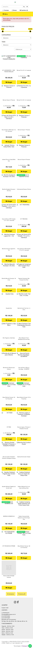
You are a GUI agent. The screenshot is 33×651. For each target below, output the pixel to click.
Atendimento (6, 612)
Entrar (15, 10)
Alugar (9, 82)
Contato (6, 10)
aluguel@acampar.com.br (9, 614)
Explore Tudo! (5, 607)
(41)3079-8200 (6, 616)
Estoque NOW (26, 646)
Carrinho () (24, 10)
